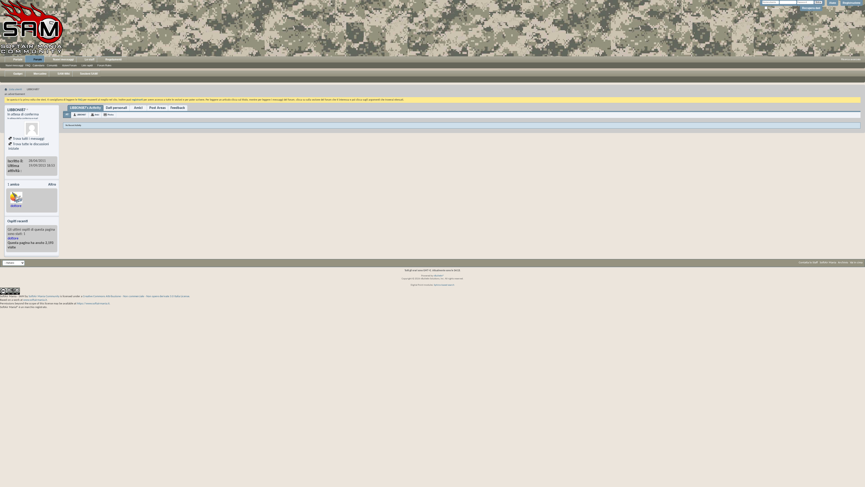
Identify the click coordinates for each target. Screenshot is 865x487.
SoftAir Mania (828, 262)
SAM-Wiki (63, 73)
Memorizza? (774, 8)
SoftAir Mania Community (44, 296)
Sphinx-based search (444, 285)
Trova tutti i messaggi (28, 139)
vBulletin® (439, 276)
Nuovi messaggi (14, 65)
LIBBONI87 (81, 115)
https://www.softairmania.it (93, 303)
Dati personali (116, 108)
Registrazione (851, 3)
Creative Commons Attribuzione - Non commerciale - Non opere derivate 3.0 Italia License (136, 296)
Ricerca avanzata (850, 59)
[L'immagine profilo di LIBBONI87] (31, 128)
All (67, 114)
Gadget (18, 73)
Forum (37, 59)
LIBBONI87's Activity (85, 108)
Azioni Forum (69, 65)
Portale (18, 59)
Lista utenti (15, 89)
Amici (138, 108)
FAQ (27, 65)
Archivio (843, 262)
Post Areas (157, 108)
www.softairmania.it (35, 300)
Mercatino (39, 73)
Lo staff (89, 59)
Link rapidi (87, 65)
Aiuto (832, 3)
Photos (111, 115)
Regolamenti (113, 59)
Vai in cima (856, 262)
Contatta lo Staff (808, 262)
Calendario (38, 65)
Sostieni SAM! (88, 73)
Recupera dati (811, 8)
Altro (52, 184)
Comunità (52, 65)
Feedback (178, 108)
